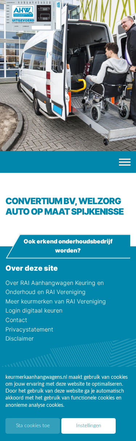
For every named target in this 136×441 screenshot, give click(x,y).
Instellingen (88, 425)
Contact (16, 319)
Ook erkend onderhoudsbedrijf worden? (68, 246)
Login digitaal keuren (33, 310)
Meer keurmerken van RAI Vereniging (55, 301)
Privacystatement (29, 329)
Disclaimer (19, 338)
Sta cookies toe (33, 425)
